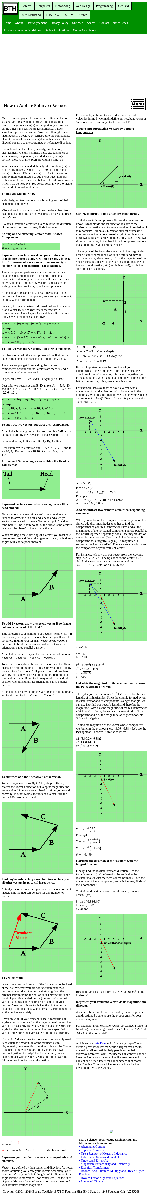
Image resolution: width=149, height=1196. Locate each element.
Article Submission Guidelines (22, 30)
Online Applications (57, 30)
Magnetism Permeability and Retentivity (104, 1164)
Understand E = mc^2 (93, 1160)
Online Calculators (84, 30)
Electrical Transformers (94, 1167)
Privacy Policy (59, 23)
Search (83, 14)
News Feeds (120, 23)
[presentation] (31, 246)
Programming (104, 6)
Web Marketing (31, 14)
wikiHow (100, 1043)
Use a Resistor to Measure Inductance (103, 1153)
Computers (43, 6)
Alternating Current (92, 1146)
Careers (26, 6)
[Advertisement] (74, 64)
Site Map (77, 23)
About (19, 23)
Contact (104, 23)
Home (7, 23)
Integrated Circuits (91, 1181)
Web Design (83, 6)
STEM (69, 14)
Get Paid (123, 6)
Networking (62, 6)
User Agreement (37, 23)
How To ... (53, 14)
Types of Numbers (91, 1150)
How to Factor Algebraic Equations (101, 1178)
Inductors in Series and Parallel (99, 1157)
